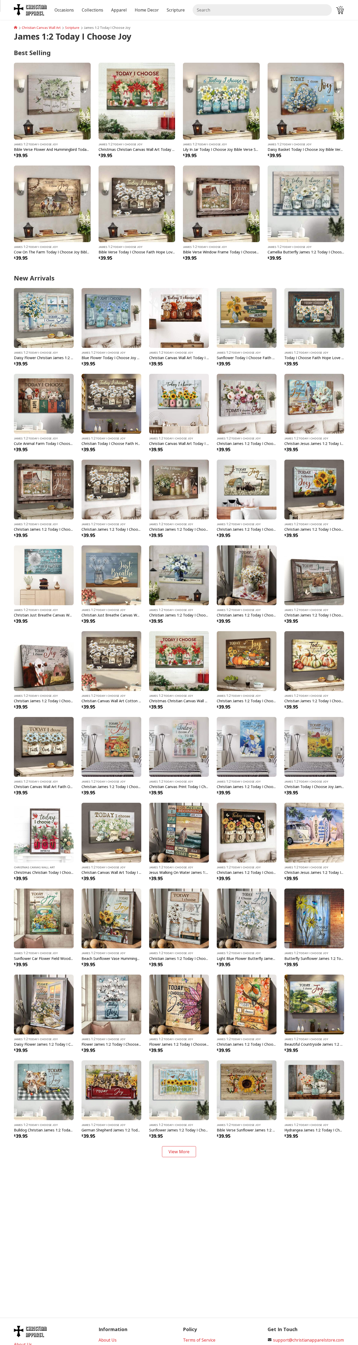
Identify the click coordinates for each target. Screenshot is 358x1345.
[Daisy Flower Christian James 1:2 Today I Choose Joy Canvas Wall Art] (44, 317)
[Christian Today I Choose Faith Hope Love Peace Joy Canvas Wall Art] (111, 403)
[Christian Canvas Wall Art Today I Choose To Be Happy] (179, 403)
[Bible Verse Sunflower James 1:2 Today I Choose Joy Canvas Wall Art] (246, 1090)
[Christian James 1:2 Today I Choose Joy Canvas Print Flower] (179, 918)
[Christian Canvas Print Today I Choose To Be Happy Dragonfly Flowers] (179, 746)
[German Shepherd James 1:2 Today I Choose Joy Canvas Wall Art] (111, 1090)
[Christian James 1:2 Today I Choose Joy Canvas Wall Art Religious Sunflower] (314, 489)
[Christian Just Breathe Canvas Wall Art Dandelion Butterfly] (44, 575)
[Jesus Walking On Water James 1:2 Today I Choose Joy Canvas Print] (179, 832)
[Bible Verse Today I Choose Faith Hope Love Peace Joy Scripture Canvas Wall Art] (137, 203)
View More (179, 1152)
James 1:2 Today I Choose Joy (36, 144)
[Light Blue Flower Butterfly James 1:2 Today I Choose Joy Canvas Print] (246, 918)
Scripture (72, 27)
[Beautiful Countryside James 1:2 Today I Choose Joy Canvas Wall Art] (314, 1004)
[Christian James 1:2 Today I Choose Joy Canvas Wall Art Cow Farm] (44, 661)
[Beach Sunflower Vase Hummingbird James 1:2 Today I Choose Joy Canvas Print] (111, 918)
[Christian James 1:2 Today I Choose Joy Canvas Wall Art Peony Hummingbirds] (246, 403)
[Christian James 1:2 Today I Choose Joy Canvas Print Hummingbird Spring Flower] (246, 1004)
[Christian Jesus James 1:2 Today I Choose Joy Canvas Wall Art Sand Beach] (314, 832)
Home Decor (147, 10)
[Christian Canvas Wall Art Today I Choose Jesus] (179, 317)
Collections (92, 10)
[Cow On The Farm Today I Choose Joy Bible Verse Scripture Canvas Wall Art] (52, 203)
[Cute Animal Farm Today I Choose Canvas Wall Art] (44, 403)
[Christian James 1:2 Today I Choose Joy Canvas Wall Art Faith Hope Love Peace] (111, 489)
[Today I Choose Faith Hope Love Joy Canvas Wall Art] (314, 317)
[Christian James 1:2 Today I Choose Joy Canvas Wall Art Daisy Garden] (44, 489)
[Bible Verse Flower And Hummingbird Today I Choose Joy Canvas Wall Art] (52, 101)
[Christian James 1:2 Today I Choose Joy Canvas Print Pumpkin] (111, 746)
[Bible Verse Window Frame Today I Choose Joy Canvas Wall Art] (221, 203)
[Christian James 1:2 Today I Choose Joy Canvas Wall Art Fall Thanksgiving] (314, 661)
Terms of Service (199, 1340)
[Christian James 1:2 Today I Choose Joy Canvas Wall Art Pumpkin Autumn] (246, 661)
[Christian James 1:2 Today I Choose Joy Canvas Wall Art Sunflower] (246, 832)
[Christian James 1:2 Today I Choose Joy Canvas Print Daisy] (246, 575)
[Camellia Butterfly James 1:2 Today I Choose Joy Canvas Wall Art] (306, 203)
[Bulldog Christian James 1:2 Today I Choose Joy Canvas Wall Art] (44, 1090)
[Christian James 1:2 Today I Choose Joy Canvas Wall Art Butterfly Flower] (179, 575)
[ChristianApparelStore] (15, 27)
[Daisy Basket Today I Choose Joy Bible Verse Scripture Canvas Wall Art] (306, 101)
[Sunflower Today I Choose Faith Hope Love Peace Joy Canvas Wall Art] (246, 317)
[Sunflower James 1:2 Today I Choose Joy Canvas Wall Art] (179, 1090)
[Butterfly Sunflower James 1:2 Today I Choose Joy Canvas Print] (314, 918)
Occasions (64, 10)
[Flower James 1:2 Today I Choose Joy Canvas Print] (111, 1004)
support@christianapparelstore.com (308, 1340)
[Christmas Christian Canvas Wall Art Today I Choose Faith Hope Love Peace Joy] (137, 101)
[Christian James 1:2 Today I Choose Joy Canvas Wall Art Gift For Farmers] (314, 575)
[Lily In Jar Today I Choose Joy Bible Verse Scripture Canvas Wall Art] (221, 101)
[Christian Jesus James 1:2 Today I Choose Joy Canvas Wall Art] (314, 403)
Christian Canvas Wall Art (41, 27)
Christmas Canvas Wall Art (34, 867)
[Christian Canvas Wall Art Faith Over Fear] (44, 746)
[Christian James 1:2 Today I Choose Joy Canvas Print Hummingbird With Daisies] (246, 746)
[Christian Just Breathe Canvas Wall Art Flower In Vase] (111, 575)
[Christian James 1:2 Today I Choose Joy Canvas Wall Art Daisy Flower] (179, 489)
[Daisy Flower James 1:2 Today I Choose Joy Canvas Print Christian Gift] (44, 1004)
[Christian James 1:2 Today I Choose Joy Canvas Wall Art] (246, 489)
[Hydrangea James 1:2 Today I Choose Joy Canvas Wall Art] (314, 1090)
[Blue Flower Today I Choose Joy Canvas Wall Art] (111, 317)
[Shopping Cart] (340, 10)
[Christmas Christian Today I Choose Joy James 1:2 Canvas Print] (44, 832)
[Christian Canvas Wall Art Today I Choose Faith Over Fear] (111, 832)
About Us (108, 1340)
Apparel (119, 10)
